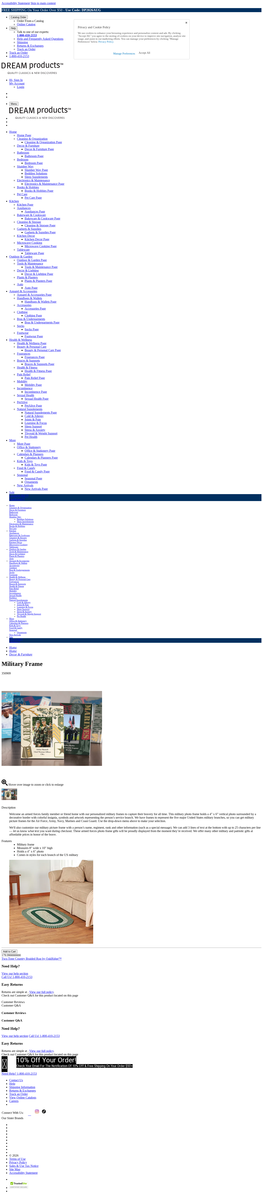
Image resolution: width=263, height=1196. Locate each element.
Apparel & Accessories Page (34, 294)
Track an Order (26, 49)
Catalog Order (18, 17)
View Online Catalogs (22, 1097)
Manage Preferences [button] (124, 53)
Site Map (14, 1169)
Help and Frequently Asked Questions (40, 38)
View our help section (15, 973)
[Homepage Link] (32, 73)
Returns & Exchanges (30, 45)
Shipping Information (22, 1087)
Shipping (22, 42)
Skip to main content (43, 3)
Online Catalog (26, 24)
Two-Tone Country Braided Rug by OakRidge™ (32, 958)
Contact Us (16, 1080)
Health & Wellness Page (31, 343)
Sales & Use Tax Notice (24, 1166)
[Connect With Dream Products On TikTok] (43, 1114)
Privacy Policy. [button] (106, 41)
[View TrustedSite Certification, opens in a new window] (18, 1187)
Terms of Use (17, 1159)
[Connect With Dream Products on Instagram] (36, 1114)
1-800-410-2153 (27, 35)
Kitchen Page (25, 204)
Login (20, 87)
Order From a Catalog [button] (30, 21)
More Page (23, 443)
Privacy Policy (18, 1162)
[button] (144, 52)
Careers (13, 1101)
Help (13, 28)
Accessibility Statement (16, 3)
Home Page (24, 135)
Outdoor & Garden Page (32, 260)
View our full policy (41, 992)
